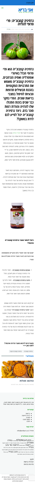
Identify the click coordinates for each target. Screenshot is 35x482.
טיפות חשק (23, 447)
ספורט (28, 417)
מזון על (3, 449)
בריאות (28, 414)
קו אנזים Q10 (28, 454)
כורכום (17, 449)
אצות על (14, 440)
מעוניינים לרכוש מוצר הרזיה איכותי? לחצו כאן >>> (19, 344)
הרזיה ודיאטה (26, 415)
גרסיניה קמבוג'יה (28, 351)
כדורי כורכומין (22, 449)
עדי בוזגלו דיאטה (21, 452)
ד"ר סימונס (8, 443)
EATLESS (27, 440)
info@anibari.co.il (23, 431)
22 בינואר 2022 (16, 29)
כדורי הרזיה (16, 133)
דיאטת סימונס (22, 445)
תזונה (28, 421)
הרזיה (27, 447)
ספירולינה (32, 452)
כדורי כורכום (27, 449)
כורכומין (14, 449)
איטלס (19, 440)
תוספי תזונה (26, 419)
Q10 (33, 440)
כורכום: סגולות (27, 380)
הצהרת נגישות (29, 462)
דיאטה (28, 445)
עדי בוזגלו (27, 452)
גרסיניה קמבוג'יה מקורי (16, 351)
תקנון (32, 459)
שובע (23, 454)
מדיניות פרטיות (29, 464)
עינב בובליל (13, 451)
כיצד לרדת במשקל (9, 449)
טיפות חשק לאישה (17, 447)
